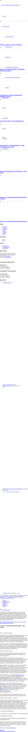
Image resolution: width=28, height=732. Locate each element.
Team (4, 234)
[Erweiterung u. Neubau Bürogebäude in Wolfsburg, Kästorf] (13, 73)
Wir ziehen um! (6, 593)
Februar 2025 (5, 245)
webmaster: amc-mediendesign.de (7, 598)
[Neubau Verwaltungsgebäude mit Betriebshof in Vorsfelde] (13, 175)
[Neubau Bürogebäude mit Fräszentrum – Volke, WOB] (13, 150)
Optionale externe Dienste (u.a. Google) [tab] (8, 698)
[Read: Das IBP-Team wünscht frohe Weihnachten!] (4, 387)
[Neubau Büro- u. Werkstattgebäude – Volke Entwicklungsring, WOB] (13, 124)
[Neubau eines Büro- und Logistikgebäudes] (13, 99)
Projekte (4, 231)
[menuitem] (16, 67)
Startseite (5, 233)
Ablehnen (13, 731)
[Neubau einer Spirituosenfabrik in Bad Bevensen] (11, 201)
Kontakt (4, 228)
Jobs (4, 239)
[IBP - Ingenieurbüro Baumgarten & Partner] (10, 5)
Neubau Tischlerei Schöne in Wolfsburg (11, 45)
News (4, 230)
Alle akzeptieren (3, 621)
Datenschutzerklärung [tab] (4, 719)
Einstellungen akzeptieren (5, 731)
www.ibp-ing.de (7, 257)
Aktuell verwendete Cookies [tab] (6, 692)
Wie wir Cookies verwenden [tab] (6, 633)
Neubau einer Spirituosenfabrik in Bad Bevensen (13, 221)
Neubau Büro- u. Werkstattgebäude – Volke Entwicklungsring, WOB (12, 146)
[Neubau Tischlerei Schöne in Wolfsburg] (14, 21)
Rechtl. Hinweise (9, 596)
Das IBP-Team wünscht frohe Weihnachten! (12, 488)
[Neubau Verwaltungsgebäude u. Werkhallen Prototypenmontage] (13, 47)
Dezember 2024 (6, 247)
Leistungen (5, 229)
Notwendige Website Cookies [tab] (6, 651)
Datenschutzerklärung (18, 596)
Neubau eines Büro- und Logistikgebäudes (12, 121)
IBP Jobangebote (6, 385)
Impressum (5, 226)
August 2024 (5, 248)
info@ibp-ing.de (7, 256)
